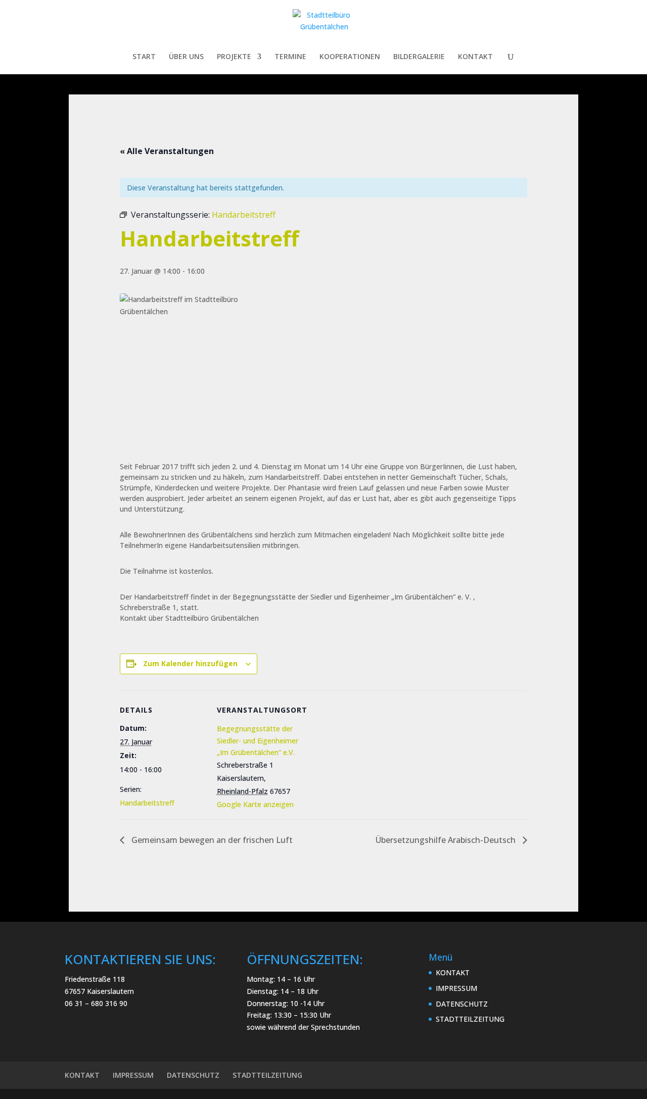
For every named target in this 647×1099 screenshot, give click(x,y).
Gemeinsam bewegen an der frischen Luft (211, 839)
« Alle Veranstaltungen (167, 151)
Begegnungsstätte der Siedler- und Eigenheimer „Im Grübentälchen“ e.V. (257, 741)
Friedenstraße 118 (95, 979)
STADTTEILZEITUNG (470, 1019)
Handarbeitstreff (147, 803)
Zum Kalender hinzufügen (190, 663)
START (144, 57)
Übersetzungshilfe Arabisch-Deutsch (447, 839)
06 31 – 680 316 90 (96, 1003)
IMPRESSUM (456, 988)
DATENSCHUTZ (462, 1004)
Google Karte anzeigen (255, 804)
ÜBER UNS (186, 57)
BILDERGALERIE (419, 57)
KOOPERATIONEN (349, 57)
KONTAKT (475, 57)
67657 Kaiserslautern (99, 991)
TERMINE (290, 57)
